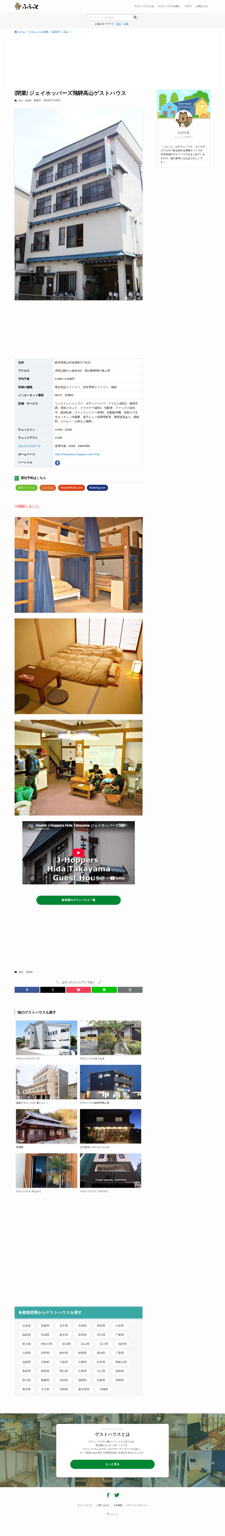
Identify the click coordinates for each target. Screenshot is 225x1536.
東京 (118, 24)
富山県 (85, 1344)
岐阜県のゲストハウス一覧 (78, 900)
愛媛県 (45, 1380)
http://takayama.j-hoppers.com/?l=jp (77, 454)
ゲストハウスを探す (169, 6)
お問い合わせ (103, 1505)
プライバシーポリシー (137, 1505)
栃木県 (64, 1334)
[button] (27, 990)
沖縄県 (104, 1389)
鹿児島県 (83, 1389)
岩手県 (64, 1325)
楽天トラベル (26, 487)
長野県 (45, 1353)
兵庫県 (82, 1362)
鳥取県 (26, 1371)
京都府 (45, 1362)
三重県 (119, 1353)
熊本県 (26, 1389)
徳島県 (119, 1371)
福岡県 (82, 1380)
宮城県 (82, 1325)
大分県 (45, 1389)
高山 (20, 101)
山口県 (101, 1371)
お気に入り (202, 6)
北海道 (26, 1325)
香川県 (26, 1380)
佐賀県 (101, 1380)
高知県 (64, 1380)
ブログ (188, 6)
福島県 (26, 1334)
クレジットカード (29, 446)
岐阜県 (28, 101)
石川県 (104, 1344)
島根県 (45, 1371)
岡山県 (64, 1371)
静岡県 (82, 1353)
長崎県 (119, 1380)
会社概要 (118, 1505)
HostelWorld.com (71, 487)
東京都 (26, 1344)
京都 (126, 24)
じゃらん (47, 487)
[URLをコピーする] (130, 990)
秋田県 (101, 1325)
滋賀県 (26, 1362)
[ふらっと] (26, 6)
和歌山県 (121, 1362)
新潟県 (66, 1344)
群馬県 (82, 1334)
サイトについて (85, 1505)
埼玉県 (101, 1334)
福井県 (122, 1344)
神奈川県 (46, 1344)
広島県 (82, 1371)
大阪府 (64, 1362)
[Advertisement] (112, 60)
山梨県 (26, 1353)
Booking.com (97, 487)
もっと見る (112, 1464)
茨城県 (45, 1334)
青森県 (45, 1325)
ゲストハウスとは (144, 6)
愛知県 (101, 1353)
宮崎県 (64, 1389)
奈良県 (101, 1362)
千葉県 (119, 1334)
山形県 (119, 1325)
